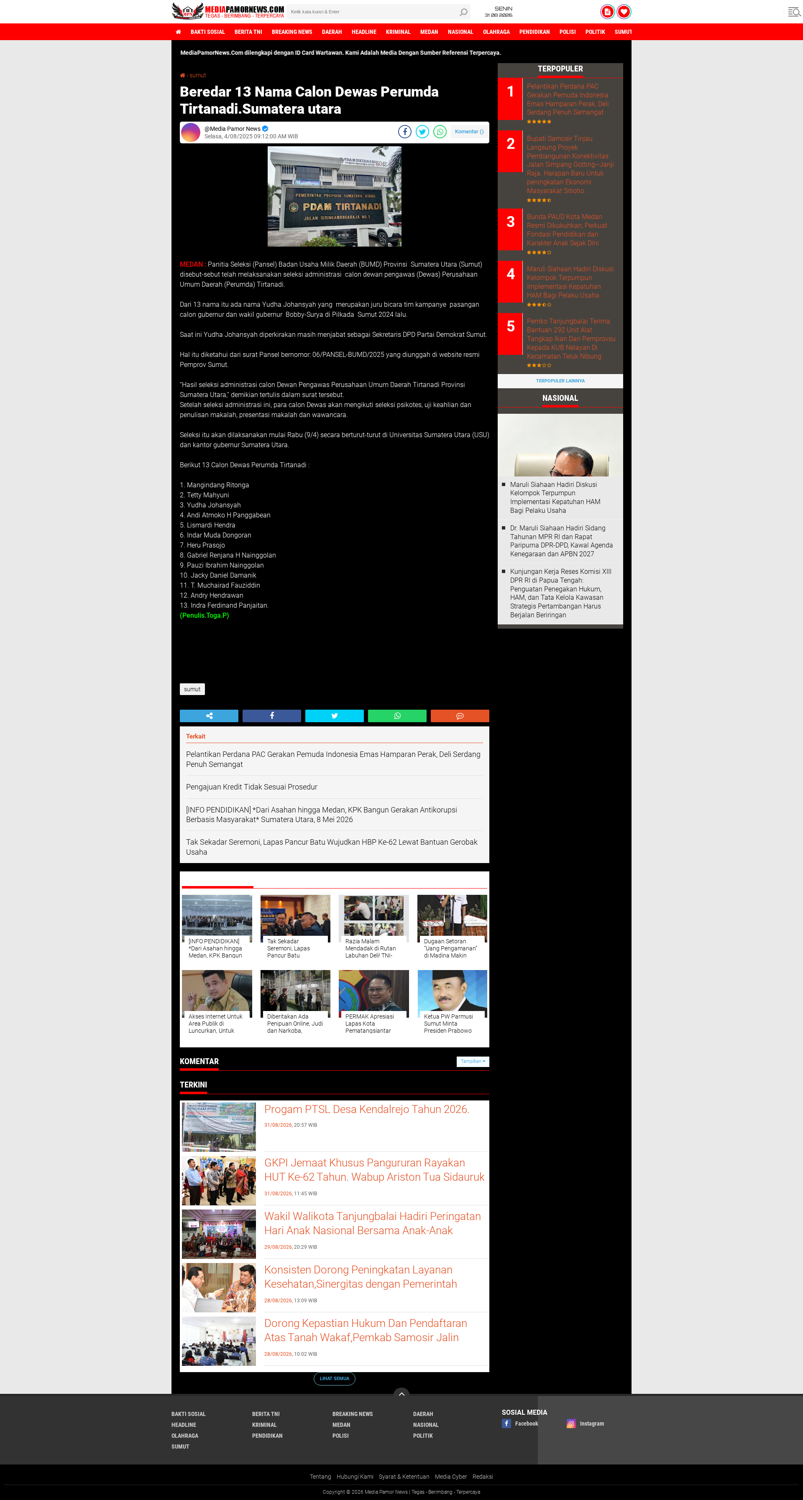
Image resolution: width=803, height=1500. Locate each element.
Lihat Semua (334, 1378)
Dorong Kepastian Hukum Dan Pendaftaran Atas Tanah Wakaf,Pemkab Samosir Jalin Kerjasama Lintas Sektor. (365, 1337)
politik (595, 31)
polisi (568, 31)
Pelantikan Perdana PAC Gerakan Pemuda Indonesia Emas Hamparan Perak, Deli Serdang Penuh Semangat (568, 99)
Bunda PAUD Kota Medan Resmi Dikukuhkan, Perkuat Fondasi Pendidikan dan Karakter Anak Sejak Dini (567, 230)
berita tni (248, 31)
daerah (332, 31)
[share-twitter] (422, 131)
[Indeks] (607, 11)
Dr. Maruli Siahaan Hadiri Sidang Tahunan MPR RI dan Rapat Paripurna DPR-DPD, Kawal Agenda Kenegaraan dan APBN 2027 (561, 541)
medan (429, 31)
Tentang (320, 1476)
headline (364, 31)
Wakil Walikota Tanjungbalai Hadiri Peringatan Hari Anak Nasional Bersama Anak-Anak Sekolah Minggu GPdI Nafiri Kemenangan (372, 1230)
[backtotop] (401, 1396)
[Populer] (624, 11)
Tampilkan (472, 1061)
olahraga (496, 31)
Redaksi (483, 1476)
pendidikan (534, 31)
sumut (624, 31)
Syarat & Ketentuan (404, 1476)
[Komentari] (460, 716)
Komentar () (469, 131)
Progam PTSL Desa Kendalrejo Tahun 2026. (367, 1109)
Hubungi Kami (355, 1476)
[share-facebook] (405, 131)
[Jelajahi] (793, 11)
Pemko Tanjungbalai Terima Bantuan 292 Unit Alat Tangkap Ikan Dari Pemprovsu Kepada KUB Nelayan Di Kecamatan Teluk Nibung (571, 338)
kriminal (398, 31)
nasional (460, 31)
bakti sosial (208, 31)
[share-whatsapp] (440, 131)
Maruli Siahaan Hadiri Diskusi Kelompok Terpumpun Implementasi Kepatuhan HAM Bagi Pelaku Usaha (570, 282)
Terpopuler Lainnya (560, 381)
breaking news (292, 31)
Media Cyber (451, 1476)
